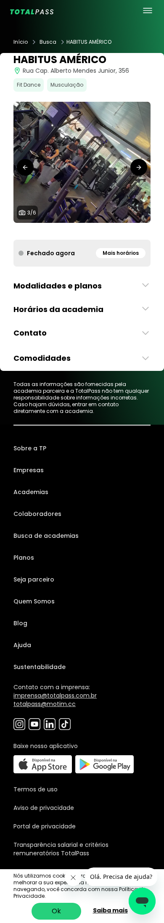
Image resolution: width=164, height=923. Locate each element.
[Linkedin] (50, 724)
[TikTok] (65, 724)
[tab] (65, 231)
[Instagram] (19, 724)
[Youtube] (34, 724)
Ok (56, 911)
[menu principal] (147, 10)
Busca (48, 42)
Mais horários (121, 253)
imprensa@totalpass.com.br (55, 695)
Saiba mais (110, 910)
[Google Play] (104, 764)
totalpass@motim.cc (44, 704)
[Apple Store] (42, 764)
